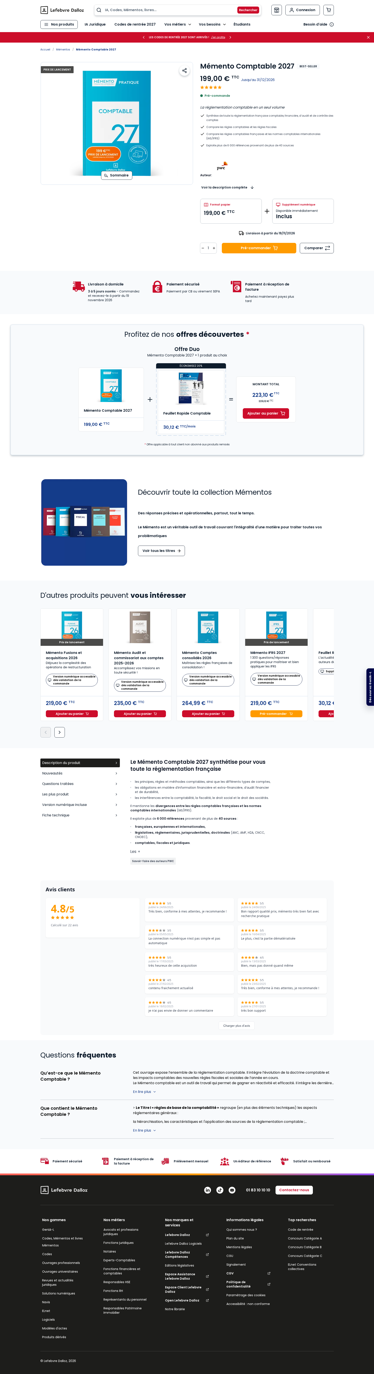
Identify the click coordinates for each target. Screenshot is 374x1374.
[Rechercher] (245, 10)
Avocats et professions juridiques (120, 1231)
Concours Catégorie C (305, 1256)
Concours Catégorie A (305, 1238)
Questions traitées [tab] (58, 783)
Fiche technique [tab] (55, 815)
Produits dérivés (54, 1337)
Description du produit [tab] (61, 762)
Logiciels (48, 1319)
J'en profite (218, 37)
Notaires (109, 1251)
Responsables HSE (116, 1282)
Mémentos (63, 49)
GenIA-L (48, 1229)
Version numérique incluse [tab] (64, 804)
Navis (46, 1302)
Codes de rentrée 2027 (135, 24)
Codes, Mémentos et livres (62, 1238)
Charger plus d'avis (236, 1025)
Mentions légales (239, 1247)
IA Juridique (95, 24)
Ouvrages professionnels (61, 1263)
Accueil (45, 49)
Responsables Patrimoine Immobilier (122, 1310)
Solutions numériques (58, 1293)
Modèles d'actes (54, 1328)
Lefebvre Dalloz (177, 1235)
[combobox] (178, 10)
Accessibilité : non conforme (248, 1304)
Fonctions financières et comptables (121, 1271)
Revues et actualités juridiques (57, 1282)
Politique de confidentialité (238, 1284)
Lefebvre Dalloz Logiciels (183, 1243)
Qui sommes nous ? (241, 1229)
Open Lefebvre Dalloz (182, 1300)
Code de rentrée (300, 1229)
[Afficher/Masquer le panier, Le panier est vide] (328, 10)
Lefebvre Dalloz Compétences (177, 1254)
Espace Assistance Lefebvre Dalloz (180, 1276)
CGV (230, 1273)
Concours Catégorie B (305, 1247)
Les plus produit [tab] (55, 794)
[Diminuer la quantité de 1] (202, 248)
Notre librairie (175, 1309)
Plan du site (235, 1238)
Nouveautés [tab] (52, 773)
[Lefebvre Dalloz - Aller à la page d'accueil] (62, 10)
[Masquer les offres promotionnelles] (369, 37)
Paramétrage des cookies (245, 1295)
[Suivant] (59, 732)
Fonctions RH (113, 1291)
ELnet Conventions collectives (302, 1266)
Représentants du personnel (124, 1299)
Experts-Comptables (119, 1260)
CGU (229, 1256)
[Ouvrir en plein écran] (116, 123)
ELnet (46, 1311)
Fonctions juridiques (118, 1243)
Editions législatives (179, 1265)
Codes (47, 1254)
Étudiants (242, 24)
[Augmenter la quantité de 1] (214, 248)
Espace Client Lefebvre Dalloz (183, 1289)
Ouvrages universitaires (60, 1271)
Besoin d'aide (315, 24)
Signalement (236, 1264)
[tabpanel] (232, 812)
